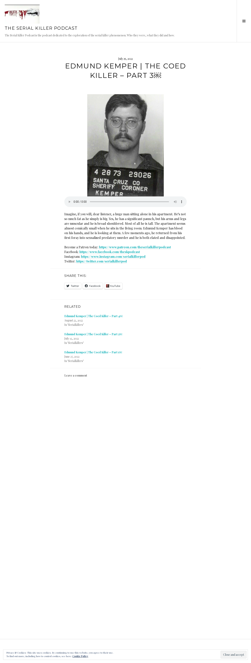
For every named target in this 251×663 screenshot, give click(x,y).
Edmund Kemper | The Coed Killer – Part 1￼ (93, 352)
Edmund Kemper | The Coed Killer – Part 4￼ (93, 316)
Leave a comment (75, 375)
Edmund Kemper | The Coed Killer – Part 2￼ (93, 334)
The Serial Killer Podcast (41, 28)
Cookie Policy (80, 656)
